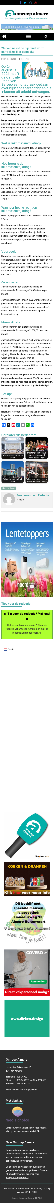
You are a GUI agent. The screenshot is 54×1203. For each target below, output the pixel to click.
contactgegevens (28, 1089)
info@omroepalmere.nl (17, 1177)
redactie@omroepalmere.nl (26, 632)
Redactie (25, 59)
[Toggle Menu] (28, 36)
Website (20, 499)
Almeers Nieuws (8, 488)
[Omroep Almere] (4, 36)
